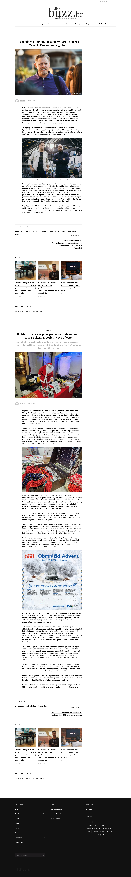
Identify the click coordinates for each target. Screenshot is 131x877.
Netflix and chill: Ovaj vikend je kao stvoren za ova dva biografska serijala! (70, 287)
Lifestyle (41, 24)
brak (95, 822)
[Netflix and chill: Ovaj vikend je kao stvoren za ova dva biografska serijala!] (71, 270)
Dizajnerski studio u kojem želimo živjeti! (31, 706)
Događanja (89, 24)
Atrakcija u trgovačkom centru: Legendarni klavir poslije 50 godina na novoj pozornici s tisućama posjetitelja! (25, 288)
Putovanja (59, 24)
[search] (120, 13)
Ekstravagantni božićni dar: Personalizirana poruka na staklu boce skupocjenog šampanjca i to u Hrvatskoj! (67, 244)
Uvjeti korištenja (55, 818)
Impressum (89, 809)
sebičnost (95, 831)
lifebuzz (22, 100)
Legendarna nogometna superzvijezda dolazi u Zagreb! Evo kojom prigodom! (66, 713)
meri (103, 825)
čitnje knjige (101, 835)
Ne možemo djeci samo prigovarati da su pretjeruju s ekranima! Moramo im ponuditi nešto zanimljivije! (48, 288)
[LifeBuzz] (24, 870)
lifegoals (97, 825)
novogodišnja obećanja (93, 828)
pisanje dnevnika (106, 828)
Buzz (106, 24)
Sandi (88, 831)
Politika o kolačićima (56, 809)
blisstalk (89, 822)
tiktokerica (109, 831)
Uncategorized (30, 842)
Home (24, 24)
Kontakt (99, 24)
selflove (102, 831)
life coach (89, 825)
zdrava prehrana (91, 835)
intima (107, 822)
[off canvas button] (11, 13)
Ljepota (32, 24)
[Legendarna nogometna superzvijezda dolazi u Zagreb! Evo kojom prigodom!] (48, 72)
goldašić (101, 822)
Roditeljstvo (79, 24)
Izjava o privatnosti (56, 814)
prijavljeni (25, 311)
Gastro (50, 24)
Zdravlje (68, 24)
